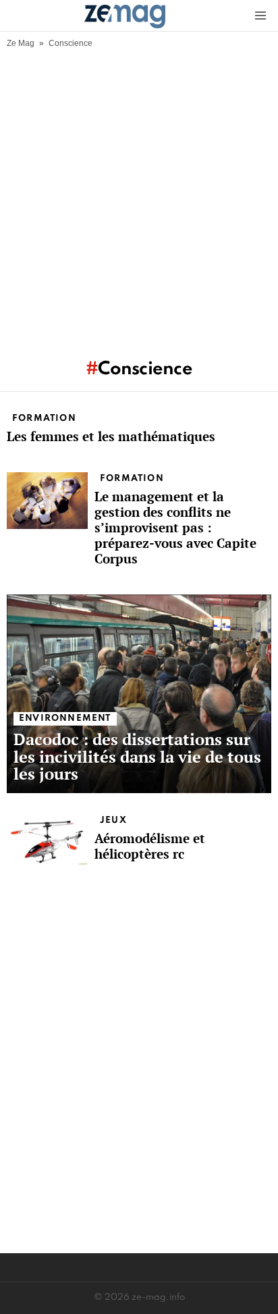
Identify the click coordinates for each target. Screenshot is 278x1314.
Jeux (113, 820)
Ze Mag (20, 43)
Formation (44, 418)
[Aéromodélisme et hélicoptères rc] (47, 841)
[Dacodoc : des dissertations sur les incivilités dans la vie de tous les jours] (139, 694)
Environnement (65, 718)
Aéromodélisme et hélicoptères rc (149, 846)
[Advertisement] (139, 194)
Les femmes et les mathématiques (111, 436)
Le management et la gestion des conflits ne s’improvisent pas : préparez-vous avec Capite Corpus (175, 527)
